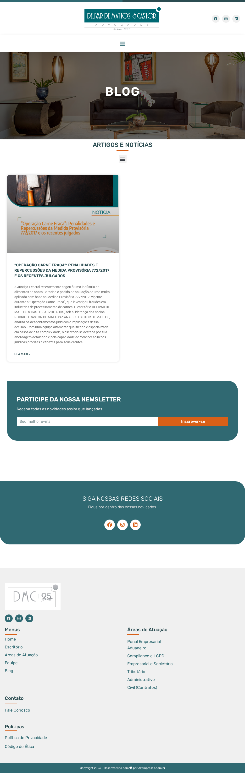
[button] (122, 43)
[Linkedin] (236, 19)
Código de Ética (19, 746)
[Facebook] (216, 19)
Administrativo (141, 679)
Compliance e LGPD (145, 655)
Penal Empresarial (144, 641)
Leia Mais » (22, 354)
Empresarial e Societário (150, 663)
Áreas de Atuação (21, 654)
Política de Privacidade (26, 737)
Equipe (11, 662)
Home (10, 639)
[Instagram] (226, 19)
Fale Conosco (17, 710)
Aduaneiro (136, 648)
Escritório (14, 647)
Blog (9, 670)
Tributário (136, 671)
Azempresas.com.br (151, 768)
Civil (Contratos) (142, 687)
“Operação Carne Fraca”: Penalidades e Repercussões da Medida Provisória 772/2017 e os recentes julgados (61, 270)
